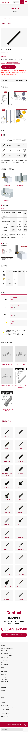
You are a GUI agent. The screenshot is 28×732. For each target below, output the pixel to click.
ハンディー (4, 660)
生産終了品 (3, 667)
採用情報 (3, 700)
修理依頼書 (3, 684)
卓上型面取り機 (5, 659)
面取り (4, 650)
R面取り (4, 652)
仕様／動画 (4, 80)
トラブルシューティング (5, 677)
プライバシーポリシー (6, 716)
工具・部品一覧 (4, 665)
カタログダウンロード (8, 67)
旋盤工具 (4, 657)
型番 (10, 80)
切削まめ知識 (3, 674)
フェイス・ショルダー (6, 655)
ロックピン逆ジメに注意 (5, 679)
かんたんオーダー (7, 708)
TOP (25, 725)
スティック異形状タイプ (6, 712)
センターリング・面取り (7, 648)
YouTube (3, 690)
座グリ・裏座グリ (5, 653)
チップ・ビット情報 (4, 664)
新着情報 (3, 697)
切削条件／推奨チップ (19, 80)
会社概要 (3, 702)
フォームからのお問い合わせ (12, 634)
